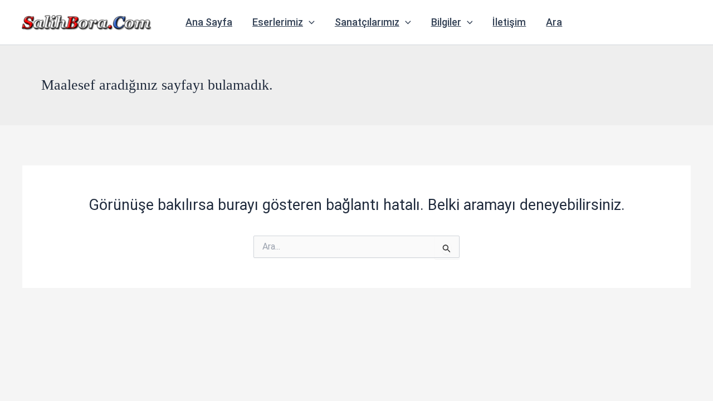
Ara (554, 22)
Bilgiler (446, 22)
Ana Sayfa (208, 22)
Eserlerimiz (277, 22)
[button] (309, 22)
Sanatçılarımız (367, 22)
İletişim (509, 22)
